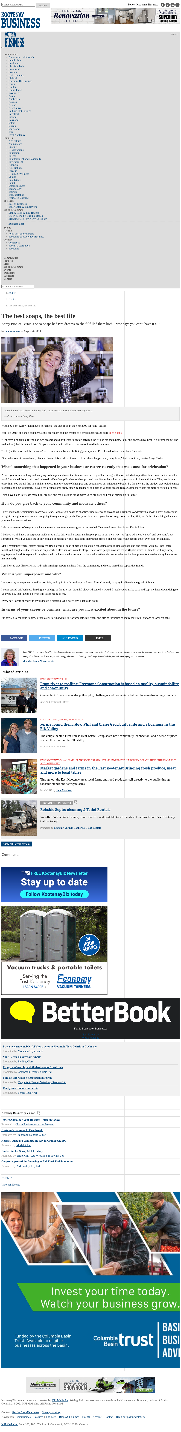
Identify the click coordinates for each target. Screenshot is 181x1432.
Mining (12, 176)
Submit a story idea (19, 245)
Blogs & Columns (13, 209)
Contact (8, 239)
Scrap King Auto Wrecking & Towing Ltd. (40, 1155)
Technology (15, 188)
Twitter (44, 638)
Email (100, 638)
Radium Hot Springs (19, 110)
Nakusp (12, 101)
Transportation (16, 194)
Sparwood (14, 128)
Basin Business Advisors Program (35, 1124)
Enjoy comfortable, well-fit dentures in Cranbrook (33, 1067)
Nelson (12, 104)
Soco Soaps (115, 432)
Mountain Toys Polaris (30, 1051)
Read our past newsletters (130, 1416)
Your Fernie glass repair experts (22, 1056)
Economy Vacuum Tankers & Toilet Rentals (77, 828)
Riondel (12, 116)
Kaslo (11, 96)
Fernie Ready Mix (28, 1092)
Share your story (51, 1412)
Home (11, 292)
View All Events (10, 1184)
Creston (12, 72)
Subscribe (13, 248)
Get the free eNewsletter (25, 1412)
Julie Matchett (64, 790)
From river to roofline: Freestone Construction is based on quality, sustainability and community (109, 686)
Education (14, 152)
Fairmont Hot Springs (20, 81)
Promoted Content (18, 197)
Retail (11, 182)
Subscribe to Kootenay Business (26, 236)
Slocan (12, 125)
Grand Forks (15, 90)
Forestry (12, 170)
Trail (10, 131)
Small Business (16, 185)
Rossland (13, 119)
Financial (13, 164)
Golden (12, 87)
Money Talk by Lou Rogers (23, 212)
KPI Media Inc (60, 1400)
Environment (15, 161)
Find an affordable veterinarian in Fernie (27, 1077)
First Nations (15, 167)
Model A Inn (23, 1145)
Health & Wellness (18, 173)
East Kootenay (16, 75)
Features (8, 137)
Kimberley (14, 99)
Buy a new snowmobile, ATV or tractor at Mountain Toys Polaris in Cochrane (50, 1046)
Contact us (14, 242)
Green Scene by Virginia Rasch (25, 215)
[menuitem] (94, 57)
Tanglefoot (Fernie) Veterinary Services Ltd (42, 1082)
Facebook (16, 638)
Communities (11, 54)
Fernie (11, 84)
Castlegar (13, 63)
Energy (12, 155)
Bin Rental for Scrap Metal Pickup (22, 1151)
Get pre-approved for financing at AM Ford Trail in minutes (37, 1161)
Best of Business (17, 203)
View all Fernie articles (16, 843)
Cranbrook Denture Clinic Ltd (35, 1071)
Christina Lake (16, 66)
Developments (16, 149)
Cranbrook (14, 69)
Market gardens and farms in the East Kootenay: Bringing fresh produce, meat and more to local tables (108, 770)
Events (86, 1416)
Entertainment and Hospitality (24, 158)
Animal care (15, 143)
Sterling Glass (25, 1061)
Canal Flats (14, 60)
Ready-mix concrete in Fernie (20, 1088)
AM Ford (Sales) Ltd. (28, 1166)
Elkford (12, 78)
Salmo (11, 122)
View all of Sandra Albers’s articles (38, 661)
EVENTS (7, 1177)
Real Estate (14, 179)
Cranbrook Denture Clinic (31, 1134)
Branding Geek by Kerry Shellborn (27, 218)
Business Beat (16, 223)
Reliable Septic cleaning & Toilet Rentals (75, 809)
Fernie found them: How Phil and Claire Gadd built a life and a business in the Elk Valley (107, 726)
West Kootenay (16, 134)
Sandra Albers (12, 331)
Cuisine (12, 146)
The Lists (9, 200)
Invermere (14, 93)
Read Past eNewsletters (21, 233)
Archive (8, 230)
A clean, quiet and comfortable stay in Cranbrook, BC (33, 1140)
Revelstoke (14, 113)
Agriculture (14, 140)
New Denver (15, 107)
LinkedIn (72, 638)
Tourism (12, 191)
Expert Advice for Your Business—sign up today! (30, 1119)
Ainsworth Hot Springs (21, 57)
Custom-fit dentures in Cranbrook (22, 1130)
